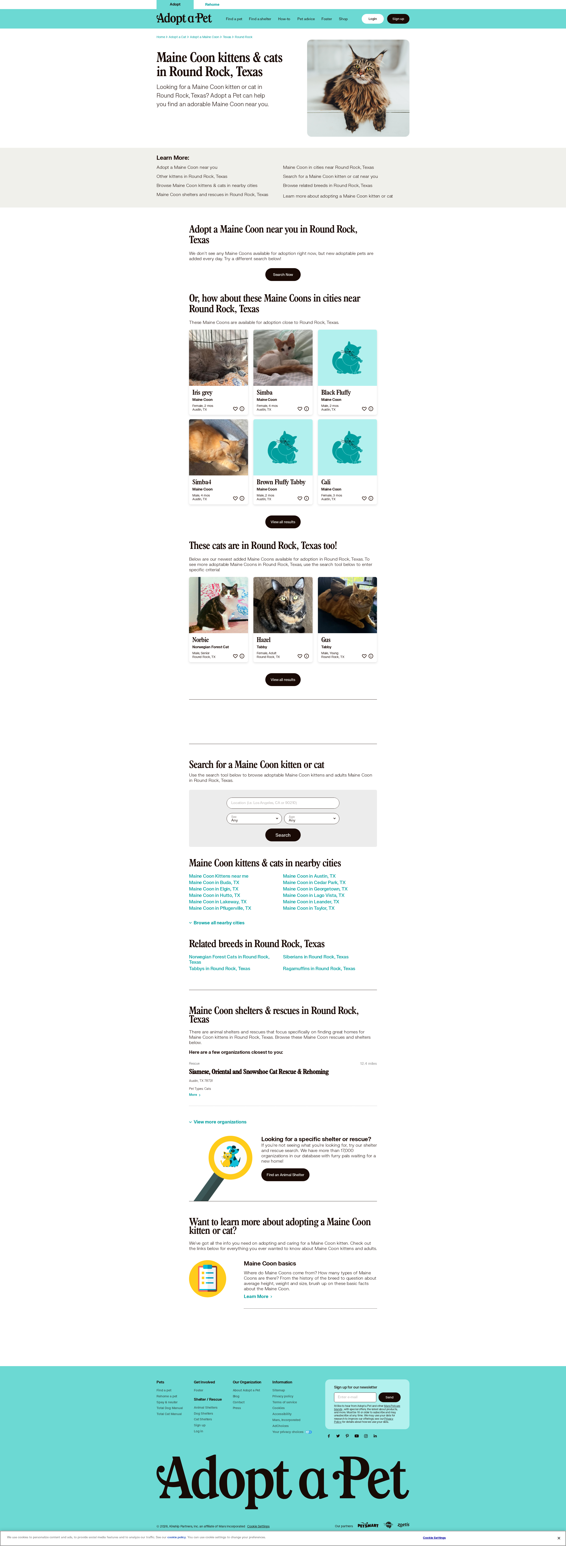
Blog (236, 1396)
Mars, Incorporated (286, 1420)
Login (373, 19)
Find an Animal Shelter (285, 1175)
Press (237, 1408)
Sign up (398, 19)
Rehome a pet (167, 1396)
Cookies (278, 1408)
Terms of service (284, 1402)
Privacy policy (282, 1396)
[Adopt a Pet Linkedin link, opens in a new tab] (375, 1436)
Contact (239, 1402)
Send (389, 1397)
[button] (235, 408)
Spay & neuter (167, 1402)
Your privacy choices (288, 1432)
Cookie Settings (258, 1526)
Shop (343, 19)
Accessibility (281, 1414)
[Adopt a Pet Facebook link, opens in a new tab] (330, 1436)
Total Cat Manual (169, 1414)
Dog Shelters (203, 1413)
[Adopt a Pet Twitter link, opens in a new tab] (339, 1436)
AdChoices (280, 1426)
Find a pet (164, 1390)
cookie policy (176, 1537)
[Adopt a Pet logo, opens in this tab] (283, 1486)
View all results (283, 522)
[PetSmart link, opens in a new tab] (368, 1525)
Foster (326, 19)
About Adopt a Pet (246, 1390)
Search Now (283, 274)
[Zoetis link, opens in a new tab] (403, 1525)
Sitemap (278, 1390)
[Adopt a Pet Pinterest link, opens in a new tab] (348, 1436)
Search (282, 835)
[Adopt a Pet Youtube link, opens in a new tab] (357, 1436)
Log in (198, 1431)
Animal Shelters (206, 1407)
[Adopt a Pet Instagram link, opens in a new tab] (367, 1436)
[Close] (559, 1538)
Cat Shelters (203, 1419)
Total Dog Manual (170, 1408)
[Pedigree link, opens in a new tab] (388, 1525)
